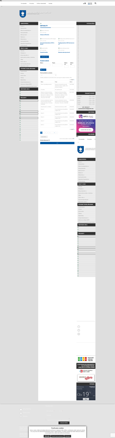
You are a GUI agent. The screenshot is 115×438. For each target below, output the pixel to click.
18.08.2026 (62, 40)
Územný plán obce (24, 41)
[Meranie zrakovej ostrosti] (66, 48)
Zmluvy (22, 73)
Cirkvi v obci (23, 61)
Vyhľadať (43, 69)
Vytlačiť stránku (85, 344)
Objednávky (23, 80)
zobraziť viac (45, 56)
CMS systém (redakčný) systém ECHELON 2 (84, 350)
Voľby (22, 59)
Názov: (41, 62)
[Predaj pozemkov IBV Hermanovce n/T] (66, 38)
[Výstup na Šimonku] (57, 30)
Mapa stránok (79, 344)
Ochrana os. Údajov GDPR (26, 84)
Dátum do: (71, 63)
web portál (94, 350)
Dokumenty (23, 39)
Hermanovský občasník (25, 63)
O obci (22, 26)
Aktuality (22, 50)
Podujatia (23, 53)
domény (88, 352)
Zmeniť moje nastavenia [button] (57, 436)
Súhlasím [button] (47, 436)
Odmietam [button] (67, 436)
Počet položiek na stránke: (46, 73)
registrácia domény (93, 352)
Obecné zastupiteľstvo (25, 30)
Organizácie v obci (25, 66)
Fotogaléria (90, 23)
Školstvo (22, 37)
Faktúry (22, 77)
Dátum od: (65, 63)
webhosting (79, 352)
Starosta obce (23, 28)
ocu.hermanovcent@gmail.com (85, 108)
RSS (71, 79)
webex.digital (84, 352)
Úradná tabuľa (24, 71)
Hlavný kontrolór (24, 32)
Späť (57, 143)
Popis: (53, 62)
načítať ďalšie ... (44, 136)
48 (54, 132)
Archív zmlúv (23, 75)
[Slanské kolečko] (48, 48)
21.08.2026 (44, 32)
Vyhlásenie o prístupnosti (81, 345)
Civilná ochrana (24, 45)
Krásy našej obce (24, 55)
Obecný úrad (23, 34)
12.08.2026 (62, 50)
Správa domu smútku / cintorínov (28, 57)
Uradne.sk (70, 138)
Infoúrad (91, 112)
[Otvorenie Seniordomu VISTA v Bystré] (48, 38)
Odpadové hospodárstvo (26, 43)
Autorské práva (89, 345)
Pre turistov (89, 139)
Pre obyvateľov (81, 139)
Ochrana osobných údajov (82, 347)
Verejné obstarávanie (25, 82)
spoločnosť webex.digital (81, 353)
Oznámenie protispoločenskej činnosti (29, 86)
